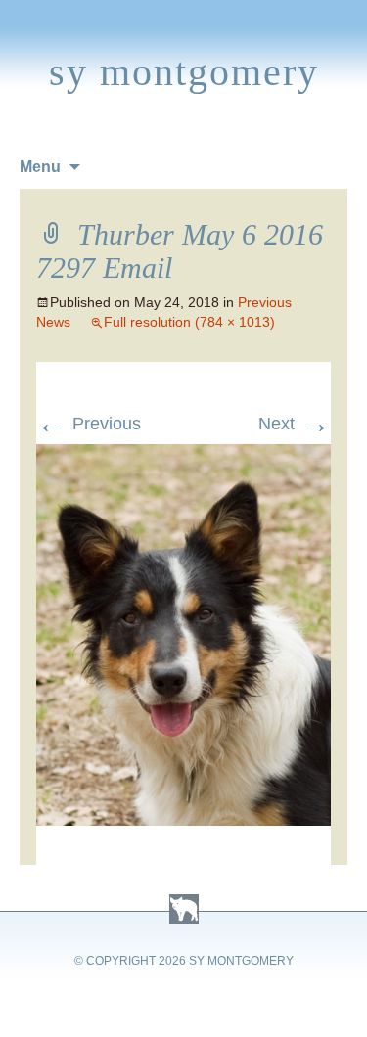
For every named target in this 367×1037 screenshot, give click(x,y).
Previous (88, 423)
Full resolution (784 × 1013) (189, 322)
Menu (40, 166)
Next (294, 423)
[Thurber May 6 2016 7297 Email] (184, 456)
